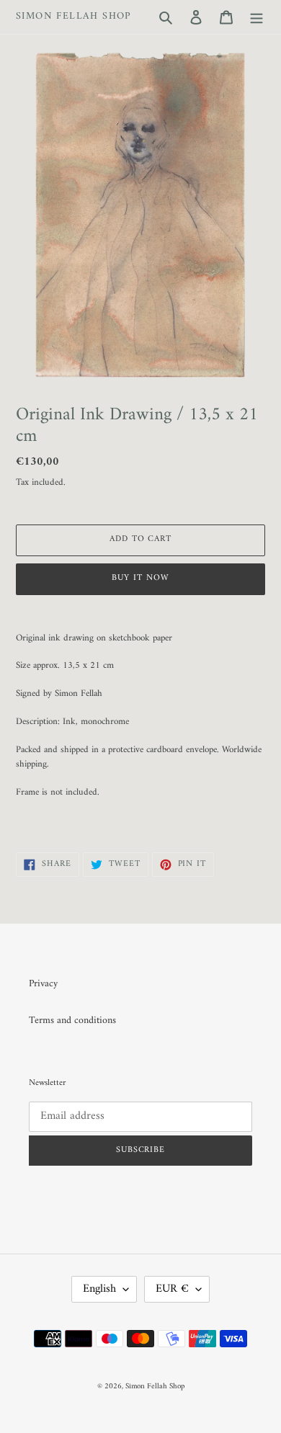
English (99, 1289)
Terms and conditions (72, 1021)
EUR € (172, 1289)
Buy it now (140, 578)
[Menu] (256, 17)
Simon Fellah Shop (73, 17)
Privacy (43, 984)
